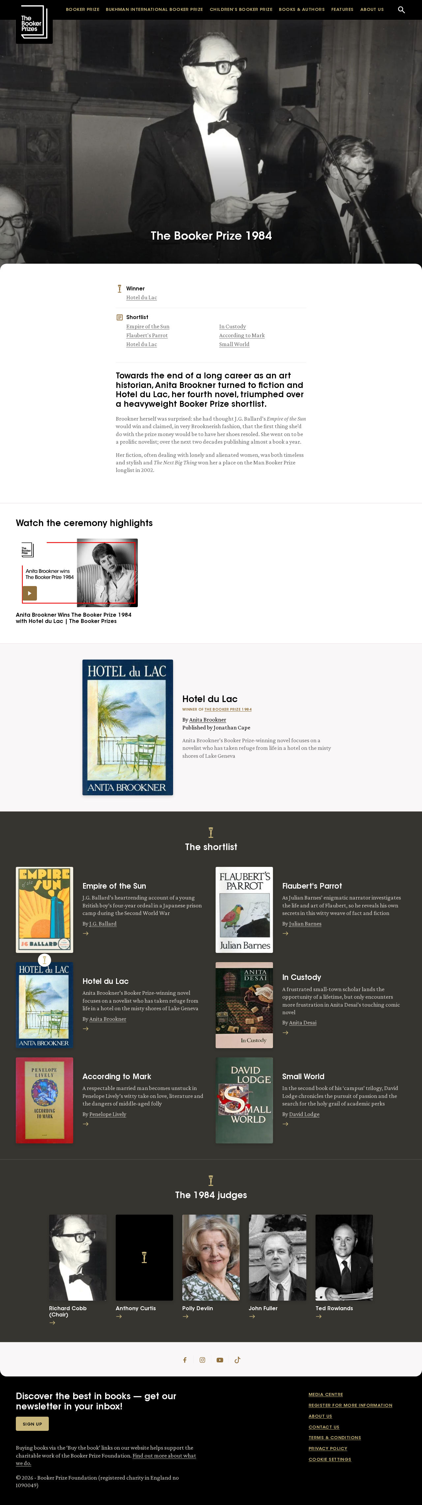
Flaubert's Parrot (147, 335)
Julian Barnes (305, 923)
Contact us (324, 1427)
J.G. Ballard (103, 923)
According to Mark (242, 335)
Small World (234, 344)
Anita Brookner (207, 719)
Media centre (326, 1395)
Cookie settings (330, 1460)
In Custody (232, 326)
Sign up (32, 1424)
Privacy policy (328, 1449)
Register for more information (350, 1405)
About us (320, 1416)
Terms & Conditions (335, 1438)
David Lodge (304, 1114)
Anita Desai (302, 1022)
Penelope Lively (107, 1114)
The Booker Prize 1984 (228, 710)
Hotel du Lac (141, 297)
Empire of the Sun (147, 326)
